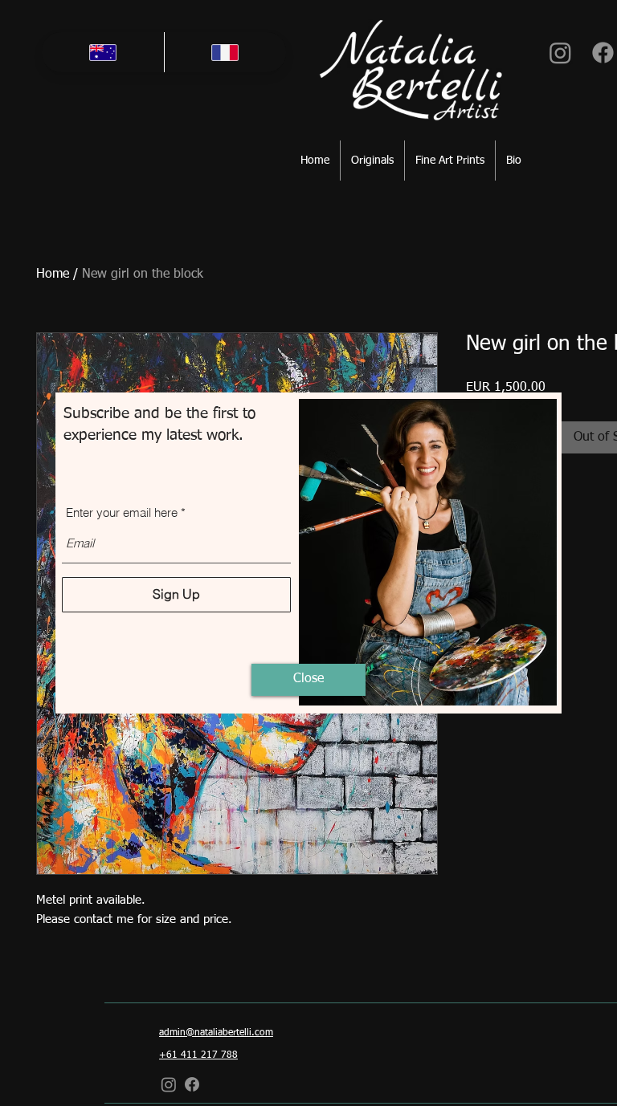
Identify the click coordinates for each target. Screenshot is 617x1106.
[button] (308, 680)
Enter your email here (122, 512)
